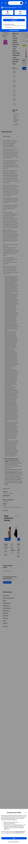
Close (14, 838)
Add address (14, 20)
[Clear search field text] (19, 3)
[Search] (21, 3)
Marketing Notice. (19, 831)
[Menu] (2, 3)
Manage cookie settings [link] (14, 841)
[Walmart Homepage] (6, 3)
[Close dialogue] (25, 812)
